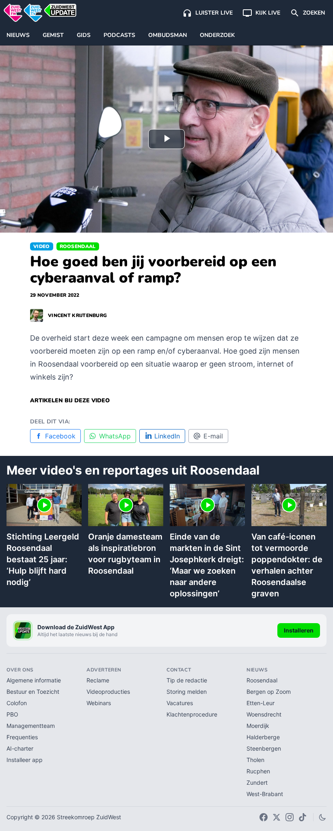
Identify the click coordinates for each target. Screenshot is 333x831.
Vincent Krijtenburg (77, 315)
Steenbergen (264, 748)
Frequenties (22, 737)
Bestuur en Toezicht (32, 691)
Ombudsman (167, 35)
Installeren (299, 630)
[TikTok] (302, 817)
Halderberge (263, 737)
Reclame (97, 680)
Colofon (16, 702)
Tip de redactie (186, 680)
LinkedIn (167, 436)
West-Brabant (265, 793)
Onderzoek (217, 35)
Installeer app (24, 759)
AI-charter (19, 748)
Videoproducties (108, 691)
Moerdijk (258, 725)
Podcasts (119, 35)
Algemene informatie (33, 680)
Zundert (257, 782)
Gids (84, 35)
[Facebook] (263, 817)
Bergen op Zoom (269, 691)
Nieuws (18, 35)
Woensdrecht (264, 714)
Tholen (255, 759)
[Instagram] (289, 817)
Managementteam (30, 725)
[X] (276, 817)
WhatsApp (115, 436)
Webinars (98, 702)
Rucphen (258, 771)
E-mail (213, 436)
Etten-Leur (261, 702)
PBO (12, 714)
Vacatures (179, 702)
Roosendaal (78, 246)
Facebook (60, 436)
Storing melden (186, 691)
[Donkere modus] (322, 817)
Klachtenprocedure (191, 714)
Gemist (53, 35)
